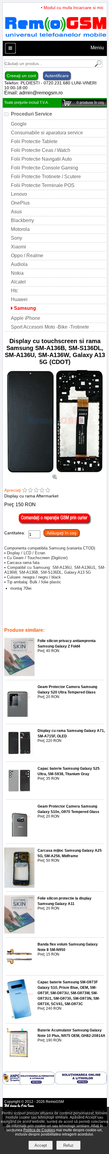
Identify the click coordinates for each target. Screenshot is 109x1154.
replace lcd (14, 622)
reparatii (82, 617)
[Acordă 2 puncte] (30, 490)
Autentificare (57, 75)
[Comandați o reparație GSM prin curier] (55, 523)
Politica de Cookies (39, 1130)
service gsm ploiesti (34, 609)
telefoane (54, 622)
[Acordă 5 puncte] (47, 490)
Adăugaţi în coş (61, 532)
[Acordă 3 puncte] (36, 490)
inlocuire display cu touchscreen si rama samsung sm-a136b (49, 615)
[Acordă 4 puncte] (42, 490)
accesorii (35, 622)
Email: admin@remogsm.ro (33, 92)
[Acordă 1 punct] (24, 490)
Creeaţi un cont (21, 75)
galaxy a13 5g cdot (70, 609)
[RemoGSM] (55, 38)
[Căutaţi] (97, 65)
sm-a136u (27, 613)
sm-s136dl (49, 613)
